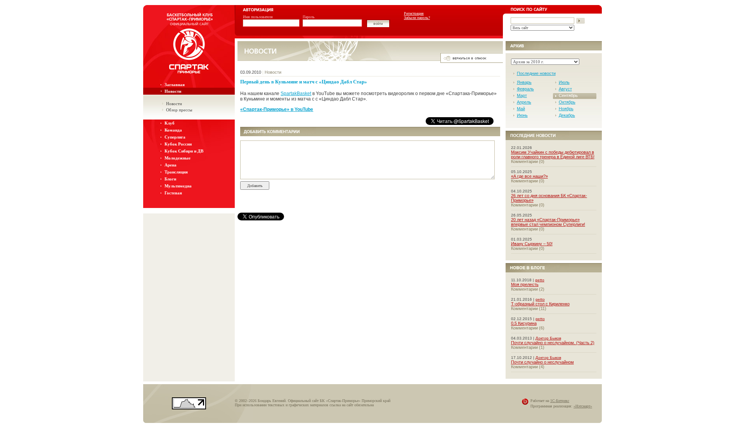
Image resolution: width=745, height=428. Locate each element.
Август (565, 89)
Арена (171, 165)
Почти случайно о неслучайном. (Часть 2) (552, 342)
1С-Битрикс (559, 401)
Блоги (170, 179)
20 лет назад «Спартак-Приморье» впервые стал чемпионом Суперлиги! (548, 222)
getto (539, 280)
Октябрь (567, 102)
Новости (173, 91)
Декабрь (567, 115)
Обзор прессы (179, 109)
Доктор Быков (548, 338)
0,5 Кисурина (524, 323)
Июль (564, 82)
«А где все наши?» (529, 176)
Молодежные (178, 158)
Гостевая (173, 193)
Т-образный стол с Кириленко (540, 304)
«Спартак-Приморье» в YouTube (276, 109)
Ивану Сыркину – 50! (532, 243)
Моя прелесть (525, 284)
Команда (173, 130)
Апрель (524, 102)
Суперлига (175, 137)
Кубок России (178, 144)
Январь (524, 82)
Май (521, 108)
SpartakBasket (296, 93)
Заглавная (175, 84)
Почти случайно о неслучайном (542, 362)
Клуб (170, 123)
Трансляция (176, 172)
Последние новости (536, 73)
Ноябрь (566, 108)
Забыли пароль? (417, 18)
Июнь (522, 115)
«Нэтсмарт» (582, 406)
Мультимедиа (178, 186)
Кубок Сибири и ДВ (184, 151)
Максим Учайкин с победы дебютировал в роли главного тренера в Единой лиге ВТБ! (552, 154)
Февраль (525, 89)
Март (522, 95)
